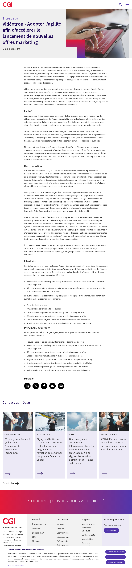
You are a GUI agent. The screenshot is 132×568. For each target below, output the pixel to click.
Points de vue (63, 545)
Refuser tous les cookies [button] (115, 562)
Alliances (36, 541)
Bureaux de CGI (38, 532)
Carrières (36, 528)
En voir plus (8, 483)
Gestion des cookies (16, 565)
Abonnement (111, 530)
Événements (62, 541)
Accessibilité (87, 539)
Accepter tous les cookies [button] (116, 552)
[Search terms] (120, 4)
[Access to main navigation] (127, 4)
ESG (34, 537)
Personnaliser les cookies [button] (116, 557)
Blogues (60, 528)
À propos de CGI (39, 524)
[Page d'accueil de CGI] (7, 4)
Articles (60, 524)
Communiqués (63, 532)
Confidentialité (88, 535)
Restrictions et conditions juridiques (88, 527)
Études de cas (63, 537)
